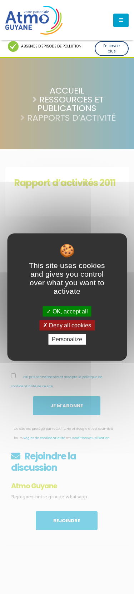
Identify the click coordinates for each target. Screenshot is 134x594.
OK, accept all (69, 311)
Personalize (67, 339)
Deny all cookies (69, 325)
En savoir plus (111, 48)
